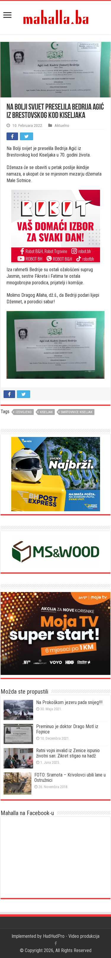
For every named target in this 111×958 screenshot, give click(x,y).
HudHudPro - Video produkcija (71, 936)
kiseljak (46, 412)
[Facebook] (55, 943)
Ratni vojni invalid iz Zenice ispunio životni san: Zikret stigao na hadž (68, 753)
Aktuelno (61, 125)
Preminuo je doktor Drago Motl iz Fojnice (67, 729)
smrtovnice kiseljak (76, 412)
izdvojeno (24, 412)
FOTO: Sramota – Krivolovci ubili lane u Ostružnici (70, 777)
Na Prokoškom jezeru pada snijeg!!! (69, 702)
